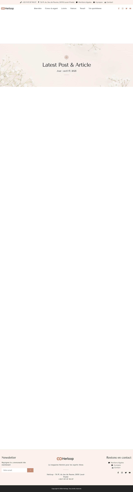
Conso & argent (51, 8)
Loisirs (64, 8)
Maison (73, 8)
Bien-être (37, 8)
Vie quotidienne (95, 8)
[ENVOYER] (30, 470)
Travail (82, 8)
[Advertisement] (66, 27)
